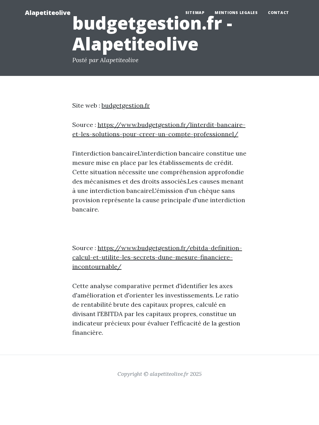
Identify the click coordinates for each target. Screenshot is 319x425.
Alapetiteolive (47, 12)
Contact (278, 12)
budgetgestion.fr (126, 105)
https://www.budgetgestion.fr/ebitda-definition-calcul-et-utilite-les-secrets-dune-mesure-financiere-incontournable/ (157, 257)
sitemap (195, 12)
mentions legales (236, 12)
